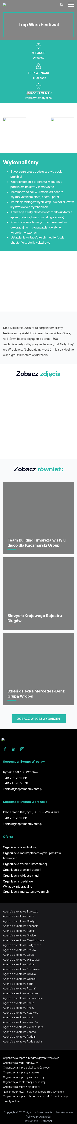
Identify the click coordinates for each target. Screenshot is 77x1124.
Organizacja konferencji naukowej (24, 1082)
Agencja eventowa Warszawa (21, 959)
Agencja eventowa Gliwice (19, 935)
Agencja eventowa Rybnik (19, 930)
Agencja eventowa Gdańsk (19, 978)
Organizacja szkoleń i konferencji (25, 864)
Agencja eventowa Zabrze (19, 1031)
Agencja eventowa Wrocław (20, 993)
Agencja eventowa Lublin (18, 1017)
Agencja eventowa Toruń (18, 1003)
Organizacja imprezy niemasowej (23, 1077)
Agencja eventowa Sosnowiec (22, 969)
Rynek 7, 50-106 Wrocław (20, 772)
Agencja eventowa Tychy (18, 1007)
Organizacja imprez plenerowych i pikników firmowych (32, 855)
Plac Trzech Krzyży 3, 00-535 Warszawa (31, 812)
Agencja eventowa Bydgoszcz (22, 945)
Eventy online (11, 1101)
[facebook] (5, 749)
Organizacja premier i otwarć (22, 870)
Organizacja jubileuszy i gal (21, 875)
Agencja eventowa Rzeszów (20, 1022)
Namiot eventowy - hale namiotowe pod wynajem (33, 1091)
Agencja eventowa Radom (19, 1036)
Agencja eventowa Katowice (20, 1012)
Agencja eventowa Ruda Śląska (22, 1041)
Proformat (46, 1120)
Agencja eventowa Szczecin (20, 925)
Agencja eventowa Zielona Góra (23, 1027)
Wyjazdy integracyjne (17, 886)
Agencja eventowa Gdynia (19, 974)
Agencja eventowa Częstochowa (23, 940)
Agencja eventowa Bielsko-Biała (23, 998)
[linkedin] (14, 749)
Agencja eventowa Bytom (19, 964)
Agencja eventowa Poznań (19, 988)
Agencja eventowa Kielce (19, 916)
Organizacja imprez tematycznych (26, 891)
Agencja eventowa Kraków (19, 950)
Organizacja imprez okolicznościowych (27, 1067)
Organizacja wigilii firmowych (20, 1062)
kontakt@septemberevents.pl (22, 789)
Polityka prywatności (38, 1116)
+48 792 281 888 (15, 818)
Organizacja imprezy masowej (21, 1072)
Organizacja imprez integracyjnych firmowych (31, 1057)
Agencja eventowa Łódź (18, 983)
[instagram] (22, 749)
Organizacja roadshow (18, 881)
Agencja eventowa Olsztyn (19, 921)
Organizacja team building (20, 847)
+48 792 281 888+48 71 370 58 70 (15, 780)
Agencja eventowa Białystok (20, 911)
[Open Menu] (71, 5)
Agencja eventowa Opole (19, 954)
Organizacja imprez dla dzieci (21, 1086)
